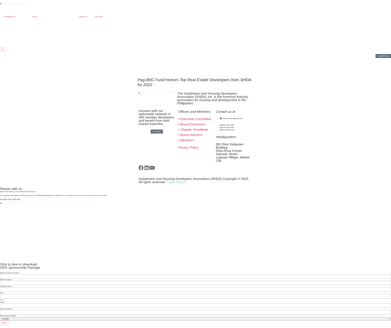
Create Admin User (8, 326)
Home (6, 17)
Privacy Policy (188, 147)
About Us (11, 17)
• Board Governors (191, 124)
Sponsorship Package (8, 316)
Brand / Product (6, 280)
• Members (186, 140)
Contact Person (6, 286)
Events (34, 17)
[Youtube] (152, 167)
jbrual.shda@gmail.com (70, 195)
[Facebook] (141, 167)
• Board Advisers (190, 135)
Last (1, 300)
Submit (4, 323)
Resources (83, 17)
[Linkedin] (146, 167)
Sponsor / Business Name (10, 273)
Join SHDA (99, 17)
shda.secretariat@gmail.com (91, 195)
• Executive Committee (194, 119)
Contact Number (6, 309)
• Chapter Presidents (193, 129)
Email (2, 302)
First (1, 293)
